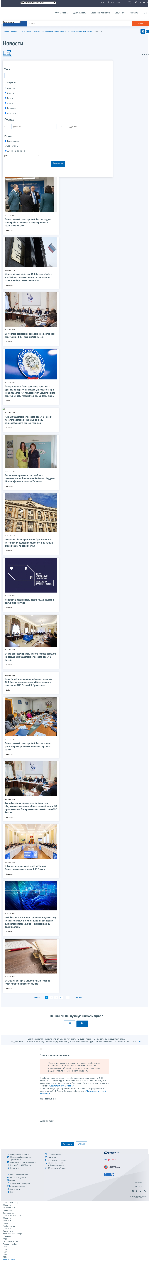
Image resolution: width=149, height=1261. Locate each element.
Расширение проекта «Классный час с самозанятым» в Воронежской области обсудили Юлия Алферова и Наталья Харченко (30, 478)
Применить (57, 163)
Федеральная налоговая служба (46, 31)
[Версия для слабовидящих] (102, 2)
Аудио (10, 103)
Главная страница (10, 31)
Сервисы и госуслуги (100, 12)
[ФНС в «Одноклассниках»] (140, 2)
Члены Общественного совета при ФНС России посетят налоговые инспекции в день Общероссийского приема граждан (28, 420)
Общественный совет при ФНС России (76, 31)
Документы (120, 12)
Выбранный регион (16, 151)
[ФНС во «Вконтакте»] (136, 2)
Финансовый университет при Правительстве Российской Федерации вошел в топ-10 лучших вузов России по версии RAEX (29, 542)
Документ (11, 113)
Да (82, 1023)
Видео (10, 98)
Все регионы (12, 146)
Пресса (10, 93)
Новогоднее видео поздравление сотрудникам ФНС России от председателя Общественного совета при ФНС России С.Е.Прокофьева (28, 682)
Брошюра (11, 108)
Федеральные (13, 141)
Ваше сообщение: (48, 1099)
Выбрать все (11, 83)
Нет (69, 1023)
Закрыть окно (9, 1259)
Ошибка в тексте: (47, 1121)
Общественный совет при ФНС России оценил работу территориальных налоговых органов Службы (28, 746)
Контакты (134, 12)
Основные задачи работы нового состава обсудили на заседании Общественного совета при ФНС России (30, 657)
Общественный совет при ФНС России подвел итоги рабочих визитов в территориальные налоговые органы (28, 222)
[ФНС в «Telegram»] (144, 2)
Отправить (67, 1144)
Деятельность (79, 12)
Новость (11, 88)
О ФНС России (61, 12)
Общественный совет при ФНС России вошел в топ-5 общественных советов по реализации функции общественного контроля (28, 277)
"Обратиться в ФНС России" (61, 1086)
